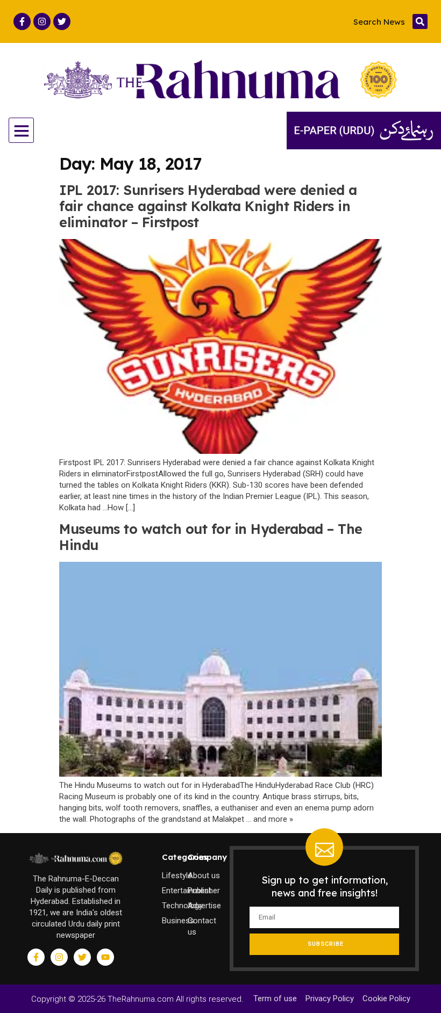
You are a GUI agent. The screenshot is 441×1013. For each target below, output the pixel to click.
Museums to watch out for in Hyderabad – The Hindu (210, 536)
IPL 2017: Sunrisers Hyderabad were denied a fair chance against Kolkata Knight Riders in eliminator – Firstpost (208, 206)
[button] (420, 21)
